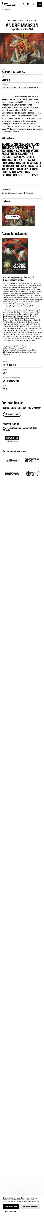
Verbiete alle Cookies (30, 1206)
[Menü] (39, 4)
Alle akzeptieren (11, 1206)
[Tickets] (33, 4)
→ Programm (6, 10)
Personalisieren (10, 1212)
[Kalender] (28, 4)
